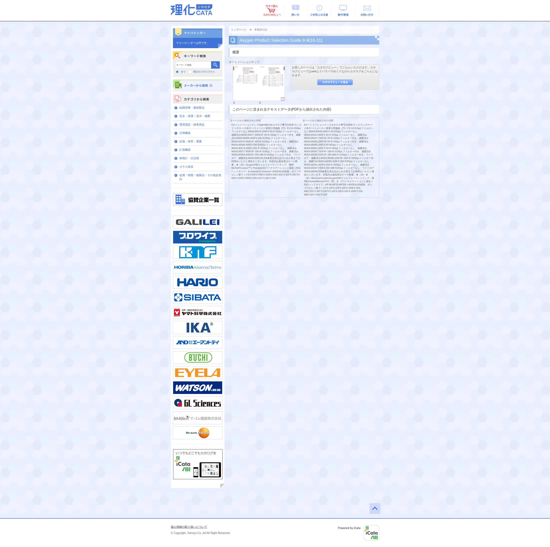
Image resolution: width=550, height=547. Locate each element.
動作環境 (343, 10)
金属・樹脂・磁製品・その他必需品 (200, 177)
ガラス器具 (186, 166)
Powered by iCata (358, 533)
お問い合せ (367, 10)
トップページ (238, 29)
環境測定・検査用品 (192, 124)
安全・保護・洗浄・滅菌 (194, 116)
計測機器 (185, 149)
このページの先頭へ (375, 508)
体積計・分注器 (189, 158)
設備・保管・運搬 (190, 141)
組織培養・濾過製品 (192, 107)
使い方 (296, 10)
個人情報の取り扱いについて (189, 527)
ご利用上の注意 (320, 10)
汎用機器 (185, 133)
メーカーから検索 (197, 85)
